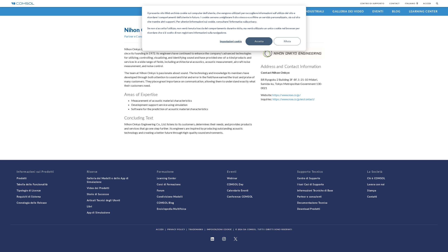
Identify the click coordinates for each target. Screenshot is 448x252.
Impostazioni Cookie (219, 229)
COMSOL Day (235, 184)
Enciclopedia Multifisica (171, 209)
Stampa (371, 190)
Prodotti (22, 178)
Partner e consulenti (309, 196)
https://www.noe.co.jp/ (286, 95)
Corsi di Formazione (169, 184)
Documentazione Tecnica (312, 202)
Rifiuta (287, 41)
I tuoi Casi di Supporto (310, 184)
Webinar (232, 178)
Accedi (427, 3)
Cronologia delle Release (32, 202)
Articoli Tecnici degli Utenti (103, 200)
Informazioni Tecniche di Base (315, 190)
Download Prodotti (308, 209)
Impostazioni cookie (231, 41)
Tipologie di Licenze (29, 190)
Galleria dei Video (348, 11)
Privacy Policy (176, 229)
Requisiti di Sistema (29, 196)
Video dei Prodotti (98, 188)
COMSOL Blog (165, 202)
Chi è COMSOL (376, 178)
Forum (160, 190)
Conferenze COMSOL (240, 196)
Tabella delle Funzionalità (32, 184)
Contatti (372, 196)
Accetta (259, 41)
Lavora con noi (376, 184)
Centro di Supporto (372, 3)
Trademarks (195, 229)
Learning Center (423, 11)
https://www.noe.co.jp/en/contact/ (294, 99)
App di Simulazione (98, 212)
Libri (89, 206)
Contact (394, 3)
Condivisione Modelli (170, 196)
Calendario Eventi (237, 190)
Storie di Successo (98, 194)
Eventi (378, 11)
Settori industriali (307, 11)
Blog (396, 11)
